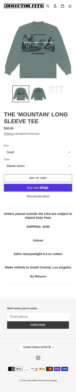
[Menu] (70, 6)
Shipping (9, 133)
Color (6, 159)
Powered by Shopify (47, 380)
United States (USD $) (37, 347)
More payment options (38, 196)
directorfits (32, 380)
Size (6, 145)
